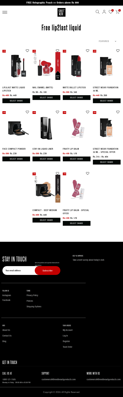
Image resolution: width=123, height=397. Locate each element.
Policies (30, 301)
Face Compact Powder (14, 149)
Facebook (6, 300)
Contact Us (7, 335)
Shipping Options (34, 306)
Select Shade (16, 101)
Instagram (6, 295)
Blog (4, 341)
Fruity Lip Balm (71, 149)
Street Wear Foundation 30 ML (105, 89)
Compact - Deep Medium (45, 210)
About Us (6, 330)
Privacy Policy (32, 295)
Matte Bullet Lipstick (74, 87)
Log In (65, 335)
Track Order (67, 347)
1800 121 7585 (9, 379)
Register (66, 341)
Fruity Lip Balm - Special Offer (76, 212)
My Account (68, 330)
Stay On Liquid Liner (43, 149)
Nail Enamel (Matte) (43, 87)
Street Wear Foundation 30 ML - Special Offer (105, 150)
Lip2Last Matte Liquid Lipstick (13, 89)
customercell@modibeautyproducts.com (59, 379)
